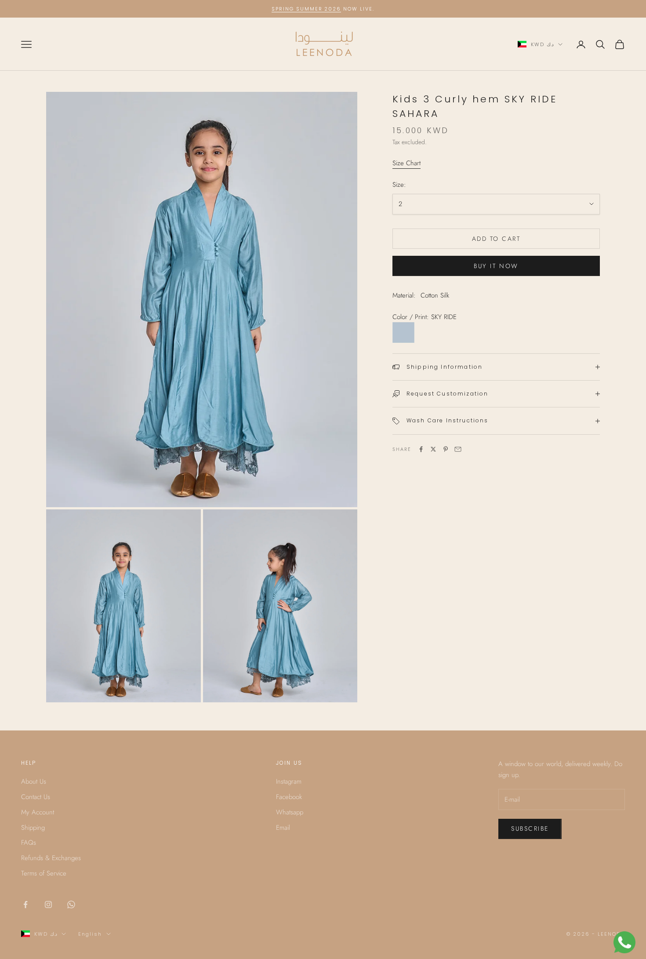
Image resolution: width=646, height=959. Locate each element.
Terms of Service (43, 873)
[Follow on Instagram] (48, 904)
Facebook (289, 797)
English (90, 933)
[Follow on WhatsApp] (71, 904)
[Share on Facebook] (421, 449)
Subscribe (530, 828)
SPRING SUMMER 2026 (306, 8)
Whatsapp (289, 812)
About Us (33, 781)
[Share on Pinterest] (445, 449)
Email (283, 827)
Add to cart (496, 238)
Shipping (33, 827)
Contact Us (35, 797)
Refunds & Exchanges (51, 858)
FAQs (28, 842)
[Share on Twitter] (433, 449)
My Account (37, 812)
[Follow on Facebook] (25, 904)
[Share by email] (457, 449)
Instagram (288, 781)
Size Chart (406, 163)
